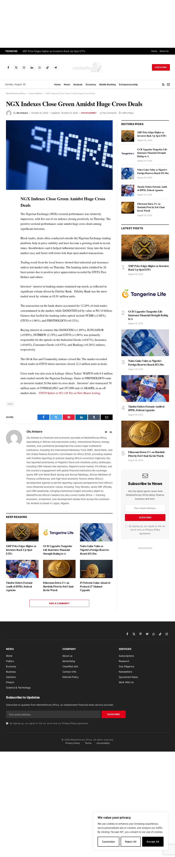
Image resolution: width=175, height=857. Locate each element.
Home (154, 51)
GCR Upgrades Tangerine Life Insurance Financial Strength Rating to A (57, 549)
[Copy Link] (9, 277)
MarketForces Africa (15, 93)
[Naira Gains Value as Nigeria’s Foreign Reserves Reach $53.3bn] (96, 532)
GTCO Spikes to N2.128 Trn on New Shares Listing (69, 393)
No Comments (110, 113)
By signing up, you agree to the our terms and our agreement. (146, 530)
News (67, 84)
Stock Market (35, 93)
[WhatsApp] (9, 269)
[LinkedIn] (9, 222)
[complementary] (130, 831)
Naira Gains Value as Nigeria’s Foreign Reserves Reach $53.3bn (94, 549)
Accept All (153, 841)
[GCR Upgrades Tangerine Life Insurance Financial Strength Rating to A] (59, 532)
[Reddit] (9, 253)
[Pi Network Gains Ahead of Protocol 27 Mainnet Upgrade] (96, 569)
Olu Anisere (22, 113)
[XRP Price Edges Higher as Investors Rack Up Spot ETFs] (22, 532)
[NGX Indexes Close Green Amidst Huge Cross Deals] (59, 155)
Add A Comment (59, 603)
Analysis (77, 84)
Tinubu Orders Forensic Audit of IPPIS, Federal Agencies (19, 586)
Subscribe (161, 67)
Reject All (130, 841)
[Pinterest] (9, 230)
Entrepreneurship (128, 84)
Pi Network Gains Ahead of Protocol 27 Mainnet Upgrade (95, 586)
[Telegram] (9, 261)
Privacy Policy (153, 529)
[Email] (9, 237)
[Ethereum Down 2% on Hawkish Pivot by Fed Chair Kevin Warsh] (59, 569)
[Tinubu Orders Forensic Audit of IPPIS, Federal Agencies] (22, 569)
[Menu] (168, 84)
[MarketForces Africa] (87, 67)
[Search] (163, 84)
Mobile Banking (107, 84)
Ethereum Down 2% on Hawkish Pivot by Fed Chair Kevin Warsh (58, 586)
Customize (108, 841)
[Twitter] (9, 214)
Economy (91, 84)
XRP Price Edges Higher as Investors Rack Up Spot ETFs (54, 51)
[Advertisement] (87, 24)
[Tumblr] (9, 245)
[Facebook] (9, 206)
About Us (164, 51)
